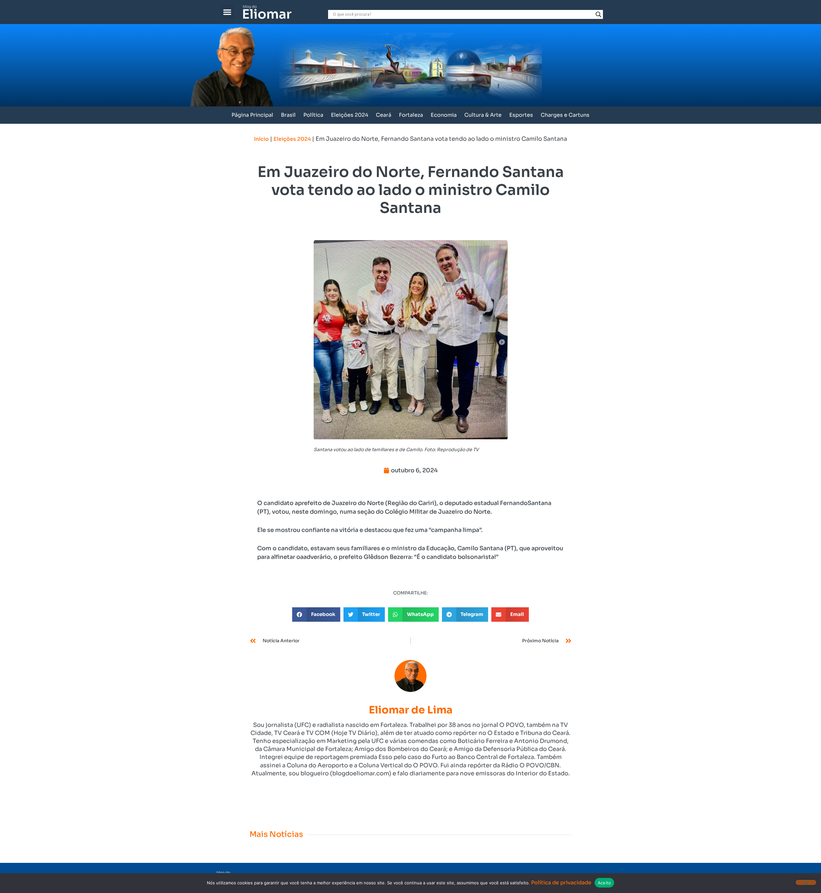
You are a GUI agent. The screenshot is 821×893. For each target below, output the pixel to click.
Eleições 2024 (349, 115)
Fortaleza (411, 115)
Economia (444, 115)
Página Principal (252, 115)
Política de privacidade (561, 882)
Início (261, 139)
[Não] (806, 882)
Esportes (521, 115)
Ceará (383, 115)
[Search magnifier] (598, 14)
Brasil (288, 115)
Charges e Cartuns (565, 115)
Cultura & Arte (483, 115)
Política (313, 115)
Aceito (604, 882)
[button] (227, 12)
